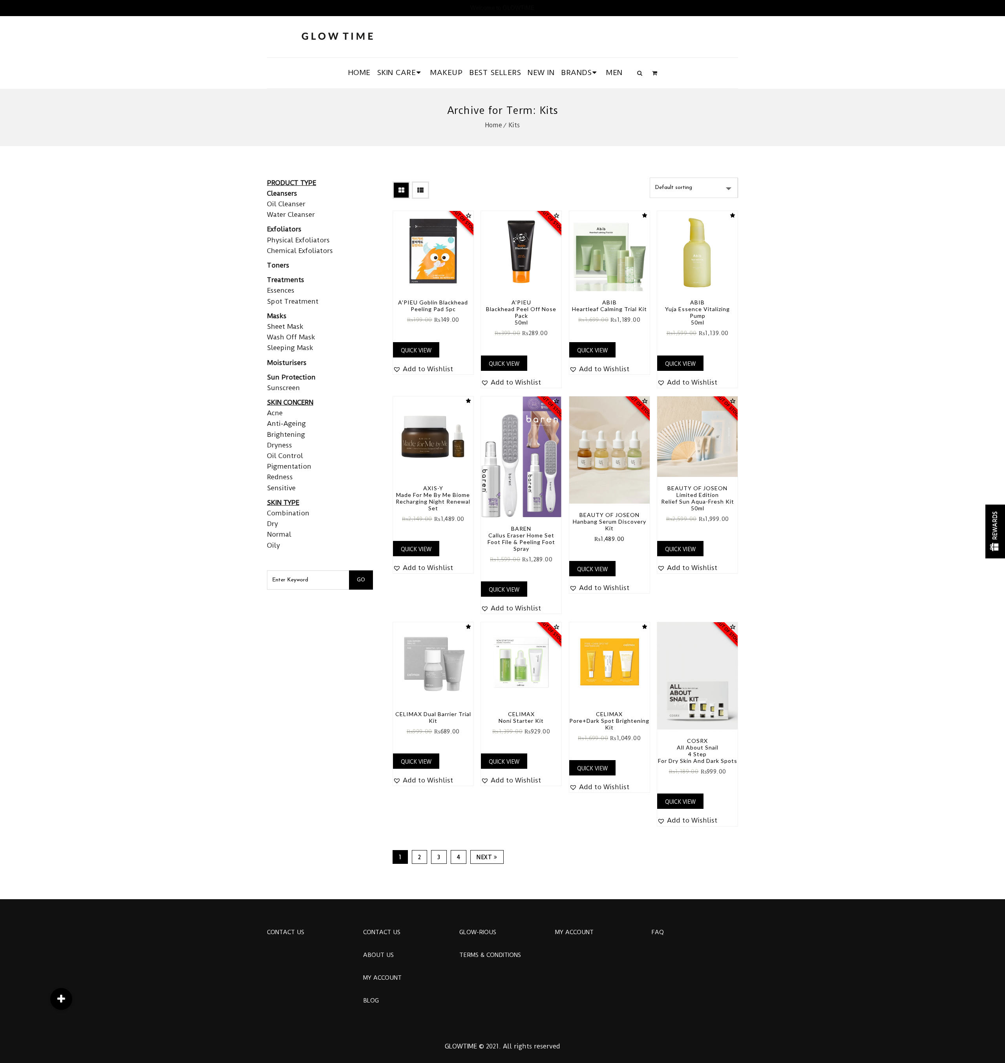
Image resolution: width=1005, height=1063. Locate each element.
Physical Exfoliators (298, 240)
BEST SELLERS (495, 72)
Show (995, 532)
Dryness (279, 445)
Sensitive (281, 488)
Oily (273, 545)
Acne (275, 413)
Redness (280, 477)
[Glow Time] (337, 35)
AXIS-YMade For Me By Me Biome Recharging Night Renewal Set (433, 498)
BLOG (371, 1000)
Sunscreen (283, 388)
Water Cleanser (291, 214)
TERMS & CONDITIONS (490, 955)
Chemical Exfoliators (300, 251)
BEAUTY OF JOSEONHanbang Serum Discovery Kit (609, 521)
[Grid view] (401, 190)
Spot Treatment (292, 301)
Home (493, 125)
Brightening (286, 434)
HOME (359, 72)
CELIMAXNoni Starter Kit (521, 717)
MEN (614, 72)
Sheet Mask (285, 326)
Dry (272, 524)
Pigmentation (289, 466)
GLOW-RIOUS (477, 932)
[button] (423, 369)
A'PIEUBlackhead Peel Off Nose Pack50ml (521, 312)
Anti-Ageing (286, 423)
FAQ (657, 932)
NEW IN (541, 72)
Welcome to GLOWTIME (502, 7)
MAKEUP (446, 72)
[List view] (420, 190)
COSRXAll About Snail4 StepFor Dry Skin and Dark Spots (697, 750)
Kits (514, 125)
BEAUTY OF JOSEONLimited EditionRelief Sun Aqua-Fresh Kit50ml (697, 498)
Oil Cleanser (286, 204)
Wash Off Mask (291, 337)
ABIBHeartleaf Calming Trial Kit (609, 305)
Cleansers (282, 193)
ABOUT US (378, 955)
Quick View (416, 350)
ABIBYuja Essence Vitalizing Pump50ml (697, 312)
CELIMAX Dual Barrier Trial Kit (433, 717)
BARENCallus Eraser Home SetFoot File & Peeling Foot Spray (521, 538)
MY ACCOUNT (382, 977)
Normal (279, 534)
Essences (280, 290)
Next (484, 857)
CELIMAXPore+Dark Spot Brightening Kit (609, 721)
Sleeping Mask (290, 348)
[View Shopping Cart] (654, 73)
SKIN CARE (396, 72)
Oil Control (285, 456)
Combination (288, 513)
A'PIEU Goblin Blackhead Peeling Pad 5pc (433, 305)
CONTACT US (285, 932)
